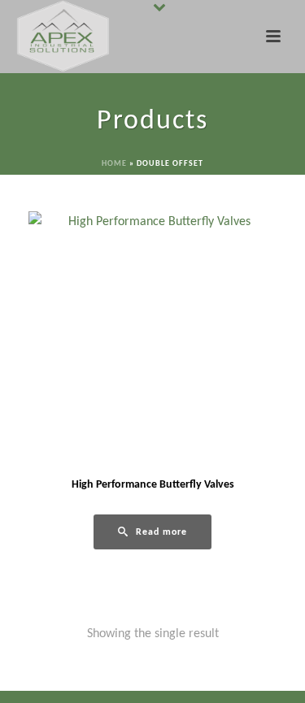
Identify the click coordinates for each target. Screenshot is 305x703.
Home (114, 163)
